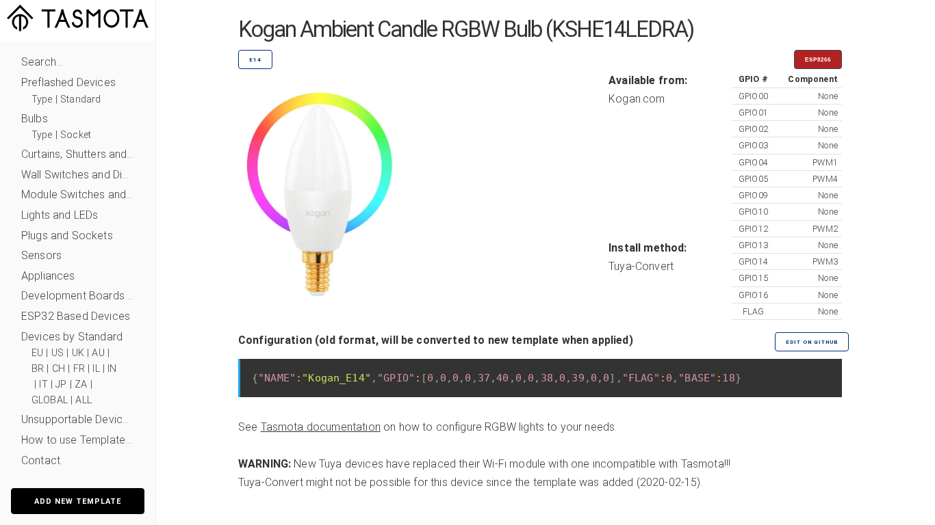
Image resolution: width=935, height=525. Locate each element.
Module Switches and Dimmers (77, 194)
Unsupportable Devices (77, 419)
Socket (75, 135)
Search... (41, 61)
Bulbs (34, 118)
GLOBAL (49, 400)
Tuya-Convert (641, 266)
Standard (80, 99)
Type (42, 99)
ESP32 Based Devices (75, 316)
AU (98, 353)
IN (111, 369)
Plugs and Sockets (67, 235)
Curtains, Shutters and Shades (77, 154)
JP (60, 384)
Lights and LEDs (59, 214)
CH (58, 369)
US (57, 353)
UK (78, 353)
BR (37, 369)
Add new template (77, 501)
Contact (40, 460)
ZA (81, 384)
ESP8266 (818, 60)
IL (95, 369)
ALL (83, 400)
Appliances (48, 275)
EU (37, 353)
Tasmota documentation (321, 426)
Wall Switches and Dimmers (77, 174)
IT (43, 384)
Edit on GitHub (812, 342)
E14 (255, 60)
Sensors (41, 255)
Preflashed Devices (68, 82)
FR (79, 369)
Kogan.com (637, 98)
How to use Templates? (77, 439)
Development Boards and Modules (77, 295)
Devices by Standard (72, 336)
